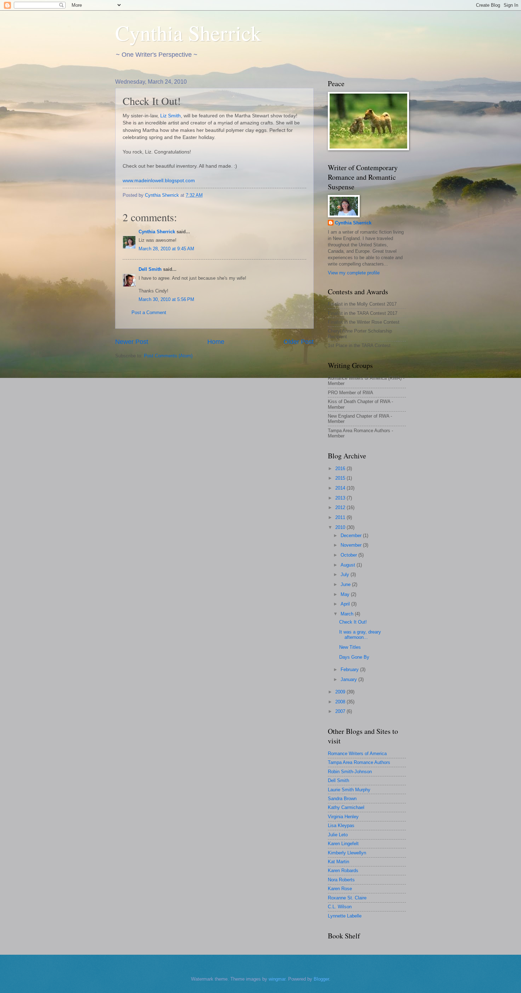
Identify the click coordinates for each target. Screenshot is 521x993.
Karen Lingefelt (343, 843)
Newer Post (131, 341)
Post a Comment (148, 312)
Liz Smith (170, 115)
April (346, 604)
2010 (341, 527)
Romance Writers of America (357, 753)
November (352, 545)
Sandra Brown (342, 798)
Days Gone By (354, 657)
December (352, 535)
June (346, 584)
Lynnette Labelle (345, 916)
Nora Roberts (341, 879)
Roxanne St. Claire (347, 897)
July (346, 574)
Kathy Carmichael (346, 807)
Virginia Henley (343, 816)
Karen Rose (340, 888)
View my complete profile (354, 272)
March (348, 614)
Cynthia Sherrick (188, 32)
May (346, 594)
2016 (341, 468)
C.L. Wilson (340, 906)
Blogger (321, 979)
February (350, 669)
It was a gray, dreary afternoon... (360, 634)
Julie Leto (338, 834)
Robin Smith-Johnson (350, 771)
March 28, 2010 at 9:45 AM (166, 248)
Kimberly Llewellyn (347, 852)
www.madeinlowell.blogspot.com (159, 180)
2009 (341, 691)
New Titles (350, 647)
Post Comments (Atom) (168, 355)
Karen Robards (343, 870)
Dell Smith (150, 269)
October (349, 555)
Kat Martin (338, 861)
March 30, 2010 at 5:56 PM (166, 299)
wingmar (277, 979)
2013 (341, 498)
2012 (341, 507)
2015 (341, 478)
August (349, 565)
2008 (341, 701)
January (349, 679)
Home (215, 341)
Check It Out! (353, 622)
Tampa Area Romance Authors (359, 762)
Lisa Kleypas (341, 825)
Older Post (299, 341)
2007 (341, 711)
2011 (341, 517)
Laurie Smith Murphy (349, 789)
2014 (341, 488)
